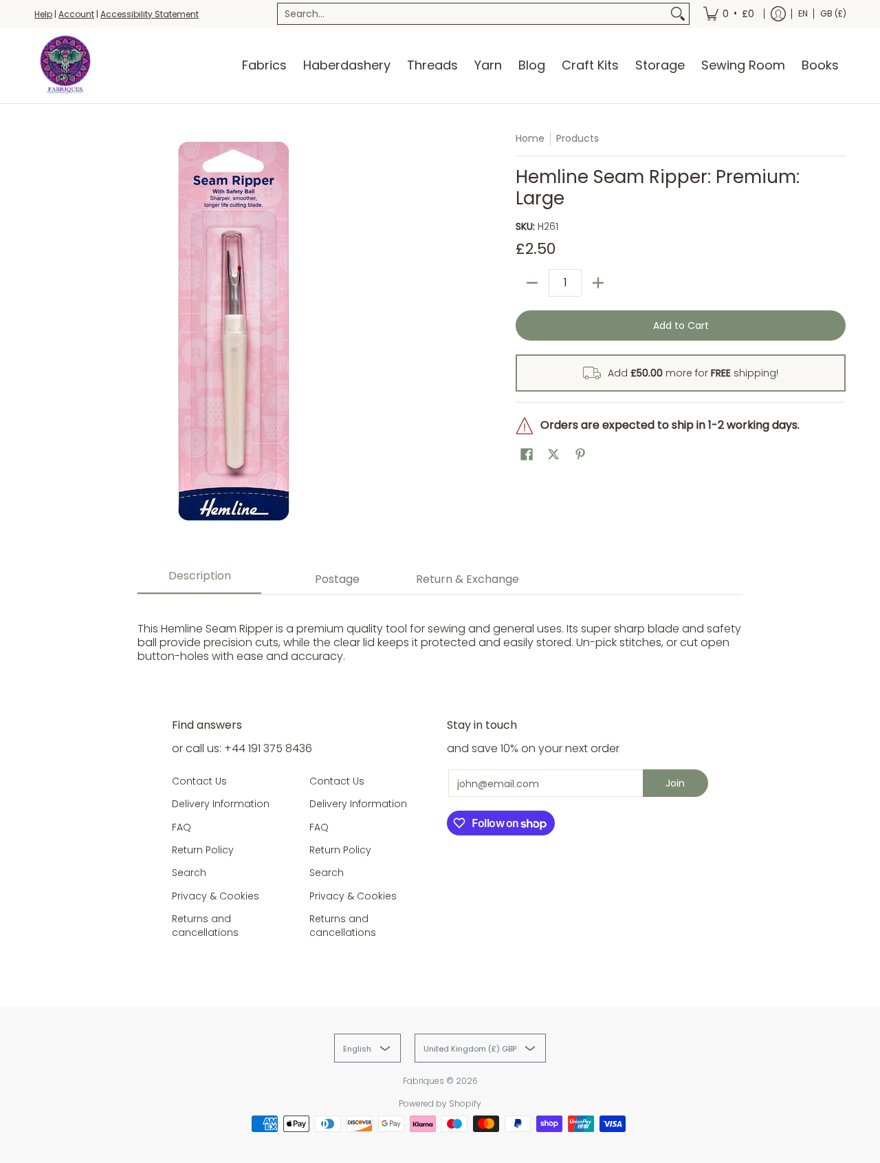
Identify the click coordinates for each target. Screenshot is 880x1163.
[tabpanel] (440, 635)
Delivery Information (221, 804)
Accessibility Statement (149, 14)
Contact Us (199, 781)
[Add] (598, 283)
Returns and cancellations (205, 925)
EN (803, 13)
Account (76, 14)
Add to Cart (681, 325)
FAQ (181, 827)
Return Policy (203, 850)
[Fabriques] (65, 65)
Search (189, 872)
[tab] (199, 580)
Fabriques (423, 1081)
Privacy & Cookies (215, 896)
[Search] (678, 13)
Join (675, 783)
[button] (526, 454)
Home (530, 138)
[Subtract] (532, 283)
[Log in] (778, 14)
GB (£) (833, 13)
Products (577, 138)
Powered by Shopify (440, 1103)
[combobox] (472, 13)
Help (43, 14)
